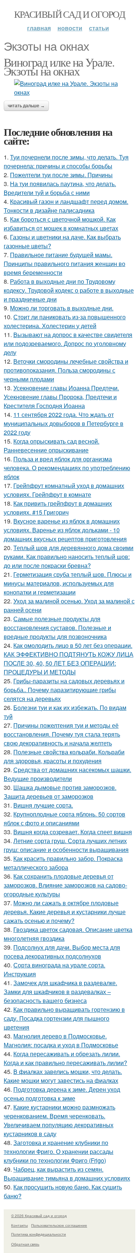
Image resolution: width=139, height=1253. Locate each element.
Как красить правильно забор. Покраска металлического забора (63, 863)
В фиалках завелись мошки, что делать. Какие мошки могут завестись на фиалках (63, 1076)
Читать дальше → (26, 105)
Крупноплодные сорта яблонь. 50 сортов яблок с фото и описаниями (64, 818)
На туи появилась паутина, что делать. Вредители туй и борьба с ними (60, 188)
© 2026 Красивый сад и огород (39, 1215)
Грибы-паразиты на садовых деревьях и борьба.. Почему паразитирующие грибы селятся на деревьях (64, 690)
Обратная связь (25, 1244)
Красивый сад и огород (69, 14)
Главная (39, 28)
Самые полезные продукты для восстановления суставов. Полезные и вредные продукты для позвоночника (57, 627)
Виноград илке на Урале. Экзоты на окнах (59, 66)
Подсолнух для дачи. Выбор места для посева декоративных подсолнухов (62, 951)
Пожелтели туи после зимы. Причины (61, 175)
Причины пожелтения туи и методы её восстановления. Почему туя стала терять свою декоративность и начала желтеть (62, 734)
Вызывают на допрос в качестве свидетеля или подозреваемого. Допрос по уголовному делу (68, 343)
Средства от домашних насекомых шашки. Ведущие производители (67, 774)
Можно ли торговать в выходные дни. (61, 308)
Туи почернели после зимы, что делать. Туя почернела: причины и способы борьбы (66, 161)
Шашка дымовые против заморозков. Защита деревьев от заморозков (60, 792)
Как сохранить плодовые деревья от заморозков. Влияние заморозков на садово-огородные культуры (65, 885)
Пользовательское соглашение (59, 1225)
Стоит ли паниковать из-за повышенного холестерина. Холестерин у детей (65, 321)
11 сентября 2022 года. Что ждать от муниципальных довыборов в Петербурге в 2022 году (63, 423)
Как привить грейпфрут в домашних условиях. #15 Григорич (58, 507)
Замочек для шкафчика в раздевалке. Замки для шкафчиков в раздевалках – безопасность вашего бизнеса (60, 992)
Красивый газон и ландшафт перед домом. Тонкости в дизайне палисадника (66, 206)
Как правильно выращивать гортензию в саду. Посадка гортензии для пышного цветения (64, 1018)
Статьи (99, 28)
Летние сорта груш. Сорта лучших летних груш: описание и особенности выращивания (66, 845)
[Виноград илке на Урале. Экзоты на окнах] (69, 88)
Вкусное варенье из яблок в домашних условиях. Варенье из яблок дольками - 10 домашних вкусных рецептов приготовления (65, 530)
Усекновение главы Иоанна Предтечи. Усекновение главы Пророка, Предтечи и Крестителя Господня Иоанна (61, 397)
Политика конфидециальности (38, 1234)
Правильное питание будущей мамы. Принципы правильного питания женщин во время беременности (64, 263)
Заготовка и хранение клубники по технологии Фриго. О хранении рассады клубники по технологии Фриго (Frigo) (58, 1151)
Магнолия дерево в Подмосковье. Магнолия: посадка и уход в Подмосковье (61, 1040)
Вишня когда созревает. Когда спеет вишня (72, 832)
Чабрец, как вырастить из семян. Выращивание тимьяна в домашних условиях (67, 1173)
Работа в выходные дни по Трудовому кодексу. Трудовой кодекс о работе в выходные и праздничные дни (69, 290)
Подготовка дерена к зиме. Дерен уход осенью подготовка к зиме (62, 1093)
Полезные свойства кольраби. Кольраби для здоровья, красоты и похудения (64, 756)
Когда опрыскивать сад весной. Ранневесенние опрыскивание (51, 445)
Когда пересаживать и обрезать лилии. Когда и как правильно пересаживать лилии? (65, 1058)
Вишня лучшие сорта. (43, 805)
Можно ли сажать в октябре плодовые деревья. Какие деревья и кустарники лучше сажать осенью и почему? (65, 912)
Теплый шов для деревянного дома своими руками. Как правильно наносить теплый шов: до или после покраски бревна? (68, 556)
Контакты (19, 1225)
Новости (69, 28)
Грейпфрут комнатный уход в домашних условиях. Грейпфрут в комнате (64, 490)
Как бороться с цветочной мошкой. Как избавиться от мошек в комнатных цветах (61, 223)
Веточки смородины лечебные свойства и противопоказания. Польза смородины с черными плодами (66, 370)
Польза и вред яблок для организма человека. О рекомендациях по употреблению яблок (67, 468)
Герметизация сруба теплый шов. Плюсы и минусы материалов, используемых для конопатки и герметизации (68, 583)
